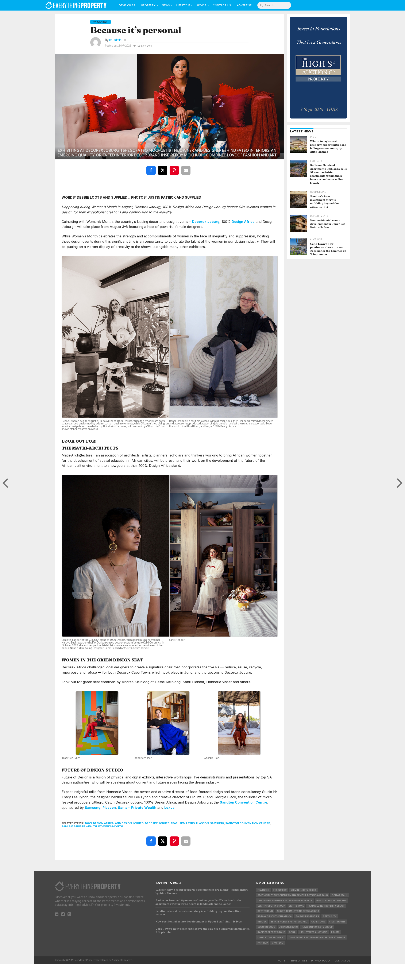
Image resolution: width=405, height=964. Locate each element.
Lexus (169, 807)
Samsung (92, 807)
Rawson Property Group (317, 927)
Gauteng (277, 942)
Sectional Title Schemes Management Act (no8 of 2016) (293, 895)
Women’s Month (110, 826)
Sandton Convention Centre (243, 802)
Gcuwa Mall (339, 895)
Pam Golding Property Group (326, 906)
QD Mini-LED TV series (303, 890)
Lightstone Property (271, 937)
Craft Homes (337, 921)
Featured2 (280, 890)
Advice (201, 5)
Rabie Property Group (271, 932)
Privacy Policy (321, 960)
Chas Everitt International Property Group (317, 937)
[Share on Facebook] (151, 167)
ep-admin (115, 40)
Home (281, 960)
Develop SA (127, 5)
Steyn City (329, 916)
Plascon (109, 807)
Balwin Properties (307, 916)
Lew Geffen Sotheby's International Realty (285, 900)
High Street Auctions (313, 932)
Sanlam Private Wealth (137, 807)
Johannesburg (288, 927)
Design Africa (243, 221)
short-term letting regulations (298, 911)
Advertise (244, 5)
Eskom (335, 932)
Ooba (292, 932)
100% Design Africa (99, 823)
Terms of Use (298, 960)
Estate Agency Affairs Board (289, 921)
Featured (178, 823)
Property (148, 5)
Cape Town (318, 921)
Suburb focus (266, 927)
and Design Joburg (129, 823)
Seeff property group (271, 906)
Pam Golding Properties (331, 900)
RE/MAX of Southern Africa (275, 916)
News (166, 5)
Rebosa (262, 921)
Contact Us (222, 5)
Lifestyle (183, 5)
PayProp (263, 942)
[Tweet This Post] (163, 167)
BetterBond (265, 911)
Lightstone (296, 906)
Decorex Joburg (205, 221)
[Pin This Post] (175, 167)
